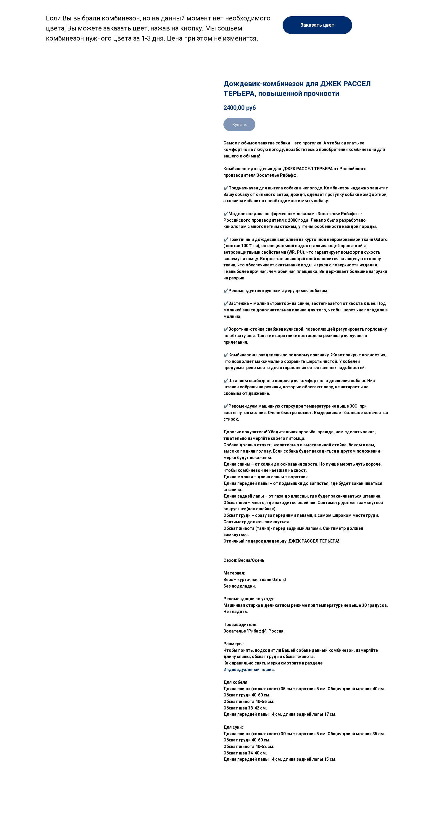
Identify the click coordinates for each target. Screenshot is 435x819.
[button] (317, 25)
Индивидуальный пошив (248, 669)
